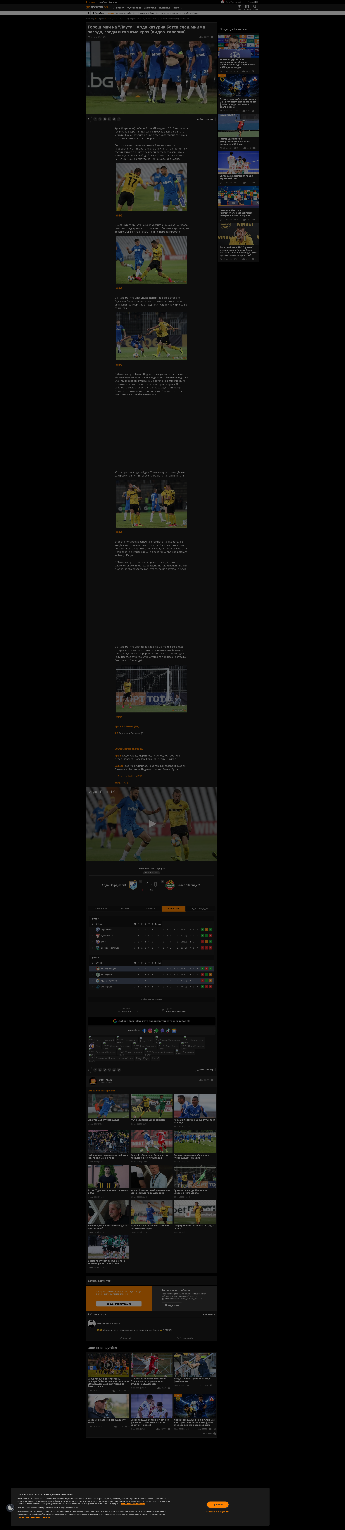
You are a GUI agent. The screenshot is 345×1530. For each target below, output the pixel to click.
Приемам (218, 1504)
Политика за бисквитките (133, 1503)
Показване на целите (218, 1511)
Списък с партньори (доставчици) (34, 1517)
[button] (10, 1508)
